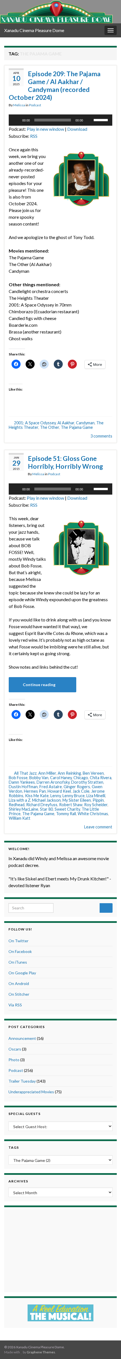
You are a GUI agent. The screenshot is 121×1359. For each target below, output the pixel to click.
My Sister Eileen (76, 800)
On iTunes (17, 962)
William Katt (19, 818)
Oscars (14, 1049)
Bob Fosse (18, 777)
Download (77, 129)
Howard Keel (59, 791)
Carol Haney (61, 777)
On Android (18, 983)
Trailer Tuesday (22, 1081)
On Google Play (22, 972)
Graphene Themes (41, 1352)
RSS (33, 136)
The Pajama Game (77, 427)
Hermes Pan (35, 791)
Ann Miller (47, 773)
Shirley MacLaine (23, 809)
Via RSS (15, 1004)
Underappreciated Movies (31, 1091)
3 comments (101, 436)
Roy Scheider (95, 804)
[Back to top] (108, 1346)
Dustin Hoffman (23, 786)
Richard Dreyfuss (41, 804)
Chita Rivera (100, 777)
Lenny (55, 795)
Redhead (16, 804)
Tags (13, 1147)
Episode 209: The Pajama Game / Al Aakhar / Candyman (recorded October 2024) (54, 85)
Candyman (85, 422)
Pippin (98, 800)
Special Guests (24, 1114)
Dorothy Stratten (87, 782)
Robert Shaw (70, 804)
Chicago (80, 777)
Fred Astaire (50, 786)
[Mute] (89, 120)
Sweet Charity (67, 809)
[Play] (16, 120)
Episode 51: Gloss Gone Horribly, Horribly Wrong (65, 462)
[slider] (101, 119)
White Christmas (93, 813)
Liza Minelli (95, 795)
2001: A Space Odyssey (35, 422)
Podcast (35, 105)
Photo (13, 1059)
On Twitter (18, 940)
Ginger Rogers (77, 786)
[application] (60, 120)
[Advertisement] (60, 1249)
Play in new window (45, 129)
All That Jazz (25, 773)
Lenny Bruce (73, 795)
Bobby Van (38, 777)
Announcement (22, 1038)
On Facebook (20, 951)
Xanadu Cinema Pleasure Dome (34, 30)
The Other (49, 427)
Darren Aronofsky (53, 782)
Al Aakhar (65, 422)
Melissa (19, 105)
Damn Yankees (22, 782)
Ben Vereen (93, 773)
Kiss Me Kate (37, 795)
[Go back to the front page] (56, 11)
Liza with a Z (19, 800)
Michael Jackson (46, 800)
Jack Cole (81, 791)
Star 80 (46, 809)
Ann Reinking (69, 773)
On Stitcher (18, 994)
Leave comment (98, 826)
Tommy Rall (66, 813)
